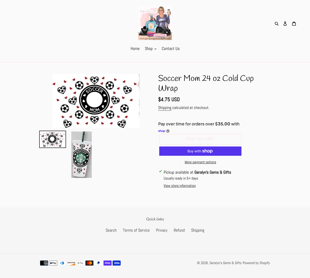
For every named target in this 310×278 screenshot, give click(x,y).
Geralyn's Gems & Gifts (226, 263)
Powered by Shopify (256, 263)
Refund (179, 230)
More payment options (200, 162)
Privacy (161, 230)
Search (111, 230)
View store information (180, 185)
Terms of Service (136, 230)
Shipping (164, 107)
